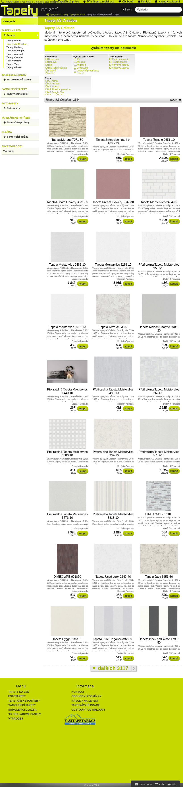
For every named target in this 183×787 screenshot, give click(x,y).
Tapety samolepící (17, 93)
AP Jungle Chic (56, 92)
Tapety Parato (13, 60)
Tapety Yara (12, 64)
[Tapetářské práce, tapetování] (80, 723)
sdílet (161, 784)
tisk (173, 784)
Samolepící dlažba (17, 136)
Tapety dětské (14, 67)
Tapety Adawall (14, 54)
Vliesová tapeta (120, 67)
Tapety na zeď (18, 691)
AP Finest (53, 86)
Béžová (52, 62)
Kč (124, 9)
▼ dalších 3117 (111, 668)
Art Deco (81, 64)
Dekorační (82, 67)
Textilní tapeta (119, 62)
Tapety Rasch (13, 40)
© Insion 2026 (91, 785)
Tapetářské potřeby (17, 122)
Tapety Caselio (14, 57)
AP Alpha (53, 81)
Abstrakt (80, 62)
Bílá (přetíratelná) (57, 67)
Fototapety (13, 108)
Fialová (52, 70)
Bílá (50, 64)
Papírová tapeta (120, 59)
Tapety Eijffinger (15, 50)
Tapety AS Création (16, 44)
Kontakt (77, 691)
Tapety (10, 35)
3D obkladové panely (18, 79)
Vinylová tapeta (120, 64)
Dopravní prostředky (88, 70)
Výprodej (8, 151)
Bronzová (53, 59)
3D (78, 59)
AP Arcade (53, 83)
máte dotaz (145, 784)
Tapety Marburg (14, 47)
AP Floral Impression (59, 89)
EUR (129, 9)
